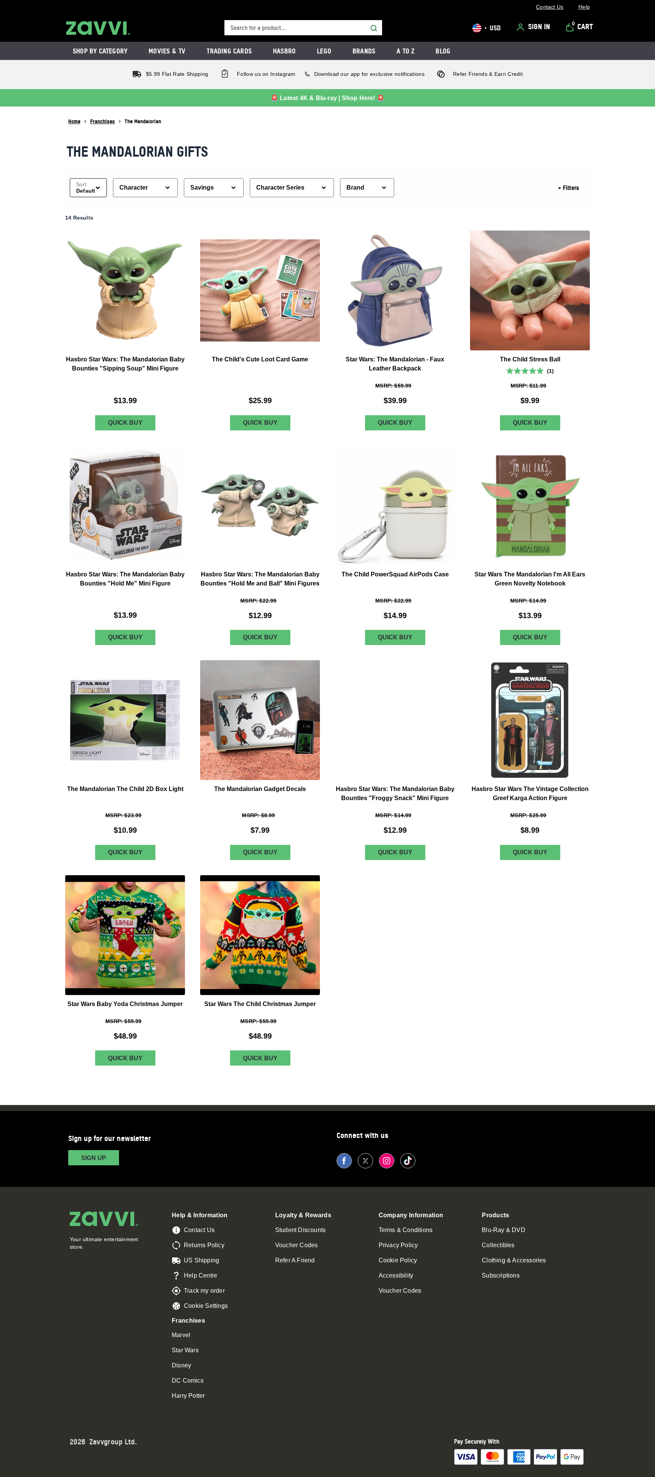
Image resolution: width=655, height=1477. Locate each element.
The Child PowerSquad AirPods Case (395, 574)
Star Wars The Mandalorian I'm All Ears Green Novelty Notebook (530, 578)
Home (74, 121)
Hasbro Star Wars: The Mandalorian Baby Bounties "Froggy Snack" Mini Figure (395, 793)
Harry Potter (188, 1395)
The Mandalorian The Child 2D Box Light (125, 789)
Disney (181, 1365)
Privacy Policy (398, 1245)
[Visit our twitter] (365, 1160)
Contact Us (199, 1230)
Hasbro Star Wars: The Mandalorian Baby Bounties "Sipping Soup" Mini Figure (125, 364)
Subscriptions (501, 1275)
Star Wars (185, 1350)
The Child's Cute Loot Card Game (260, 359)
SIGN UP (93, 1158)
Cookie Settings (206, 1306)
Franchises (102, 121)
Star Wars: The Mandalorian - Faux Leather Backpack (395, 364)
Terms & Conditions (406, 1230)
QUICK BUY (125, 422)
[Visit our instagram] (386, 1160)
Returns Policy (204, 1245)
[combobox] (303, 28)
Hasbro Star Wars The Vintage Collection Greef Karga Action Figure (530, 793)
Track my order (204, 1290)
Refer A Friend (295, 1260)
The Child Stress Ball (530, 359)
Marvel (181, 1335)
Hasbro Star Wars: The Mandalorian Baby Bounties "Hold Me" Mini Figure (125, 578)
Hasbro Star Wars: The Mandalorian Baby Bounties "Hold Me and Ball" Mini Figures (260, 578)
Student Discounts (300, 1230)
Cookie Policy (398, 1260)
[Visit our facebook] (344, 1160)
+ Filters (568, 187)
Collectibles (498, 1245)
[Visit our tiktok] (407, 1160)
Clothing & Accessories (514, 1260)
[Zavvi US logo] (98, 28)
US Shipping (201, 1260)
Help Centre (200, 1275)
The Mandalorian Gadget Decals (260, 789)
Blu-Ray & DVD (503, 1230)
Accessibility (396, 1275)
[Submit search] (374, 28)
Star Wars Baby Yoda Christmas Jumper (125, 1003)
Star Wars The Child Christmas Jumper (260, 1003)
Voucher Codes (296, 1245)
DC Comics (188, 1380)
